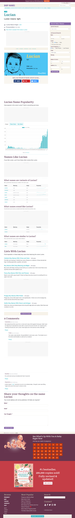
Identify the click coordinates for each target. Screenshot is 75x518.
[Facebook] (47, 505)
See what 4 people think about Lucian (16, 29)
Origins (48, 8)
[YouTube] (45, 505)
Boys (57, 42)
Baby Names (9, 5)
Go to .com (66, 3)
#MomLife (6, 503)
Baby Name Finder (25, 499)
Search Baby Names (55, 71)
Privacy (5, 511)
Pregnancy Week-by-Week (27, 497)
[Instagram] (52, 505)
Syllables (54, 65)
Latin (20, 24)
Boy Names (12, 432)
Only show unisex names (56, 44)
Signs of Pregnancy (25, 501)
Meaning (52, 55)
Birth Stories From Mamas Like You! (29, 505)
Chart (6, 124)
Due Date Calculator (26, 503)
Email (5, 408)
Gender (52, 40)
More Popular (58, 48)
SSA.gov (27, 152)
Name (5, 403)
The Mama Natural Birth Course (28, 510)
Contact (6, 510)
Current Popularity (55, 46)
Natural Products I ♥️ (26, 506)
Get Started (7, 8)
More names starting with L (37, 516)
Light (13, 384)
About (5, 508)
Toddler (6, 501)
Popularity (21, 48)
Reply (6, 330)
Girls (61, 42)
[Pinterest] (55, 505)
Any (53, 42)
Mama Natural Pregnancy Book (28, 508)
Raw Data (13, 124)
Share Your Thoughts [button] (26, 313)
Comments (34, 48)
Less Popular (66, 48)
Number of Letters (54, 59)
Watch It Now (46, 1)
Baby (5, 499)
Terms (5, 513)
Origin (52, 50)
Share (17, 48)
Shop (5, 505)
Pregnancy (7, 497)
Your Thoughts (8, 414)
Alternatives (26, 48)
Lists (45, 8)
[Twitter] (50, 505)
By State (20, 124)
